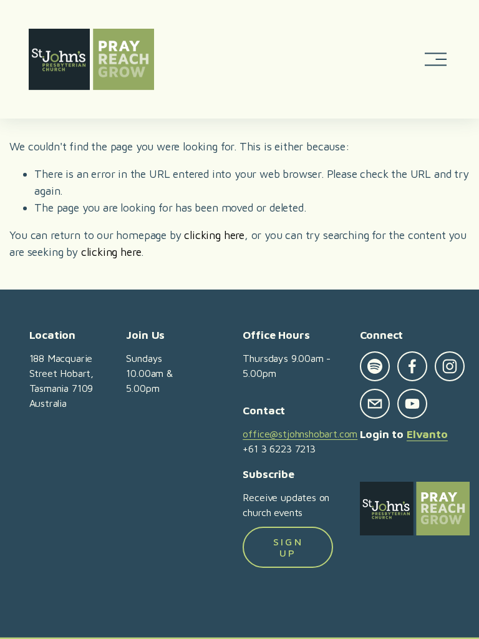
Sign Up (288, 547)
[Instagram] (450, 366)
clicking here (214, 234)
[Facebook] (412, 366)
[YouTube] (412, 404)
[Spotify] (375, 366)
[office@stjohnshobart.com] (375, 404)
